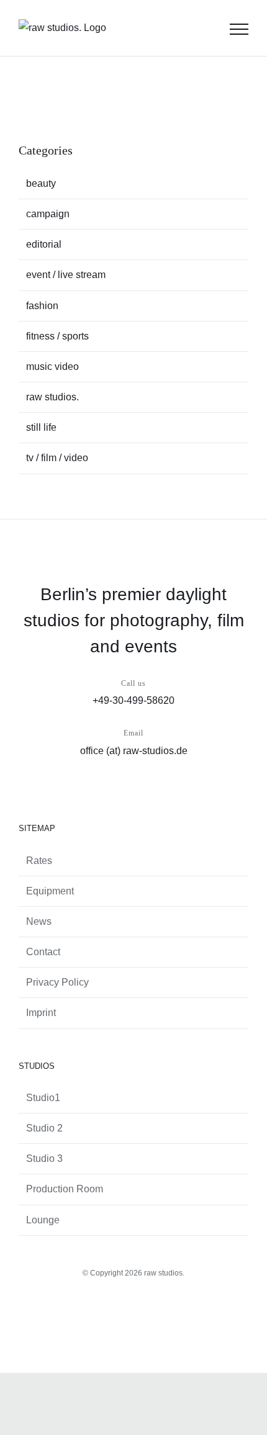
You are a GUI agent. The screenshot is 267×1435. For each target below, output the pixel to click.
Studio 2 (44, 1128)
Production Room (64, 1189)
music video (52, 366)
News (39, 921)
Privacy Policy (57, 982)
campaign (48, 214)
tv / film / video (57, 457)
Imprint (41, 1012)
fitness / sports (57, 336)
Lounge (43, 1220)
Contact (43, 952)
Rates (39, 860)
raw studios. (52, 397)
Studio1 (43, 1097)
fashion (42, 305)
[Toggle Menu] (239, 29)
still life (41, 427)
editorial (43, 244)
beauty (41, 183)
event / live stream (66, 274)
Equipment (50, 891)
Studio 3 (44, 1158)
